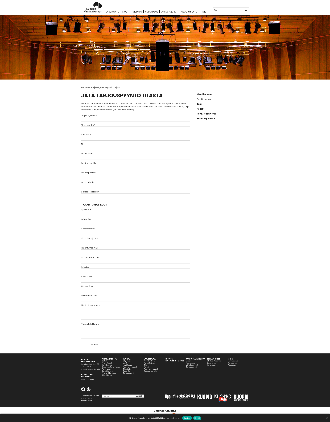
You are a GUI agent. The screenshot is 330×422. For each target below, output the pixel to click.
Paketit (200, 109)
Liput (125, 11)
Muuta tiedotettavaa (91, 305)
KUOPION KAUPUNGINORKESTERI (174, 360)
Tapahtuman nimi (89, 247)
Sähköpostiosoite (90, 191)
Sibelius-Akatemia (214, 361)
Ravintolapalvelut (89, 295)
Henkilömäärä (88, 228)
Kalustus (85, 267)
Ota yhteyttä (107, 375)
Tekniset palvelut (206, 118)
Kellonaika (86, 219)
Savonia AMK (212, 363)
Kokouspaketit (191, 363)
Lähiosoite (86, 134)
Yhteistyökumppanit (110, 373)
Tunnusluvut (233, 361)
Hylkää (197, 418)
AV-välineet (86, 276)
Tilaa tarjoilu (128, 369)
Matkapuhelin (87, 182)
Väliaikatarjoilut (192, 365)
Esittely (105, 361)
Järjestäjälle (168, 11)
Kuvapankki (232, 363)
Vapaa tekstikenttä (90, 324)
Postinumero (87, 153)
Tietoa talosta (188, 11)
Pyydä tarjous (204, 99)
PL (82, 144)
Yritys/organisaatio (90, 115)
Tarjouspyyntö (128, 373)
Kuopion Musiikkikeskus (93, 7)
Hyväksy (187, 418)
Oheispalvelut (87, 286)
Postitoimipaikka (89, 163)
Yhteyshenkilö (88, 125)
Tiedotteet (232, 365)
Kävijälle (137, 11)
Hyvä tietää (127, 365)
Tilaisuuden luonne (90, 257)
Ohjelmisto (112, 11)
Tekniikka (126, 371)
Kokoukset (151, 11)
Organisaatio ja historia (111, 367)
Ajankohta (86, 209)
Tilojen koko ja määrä (91, 238)
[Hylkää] (326, 418)
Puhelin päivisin (88, 172)
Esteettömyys (107, 371)
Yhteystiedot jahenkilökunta (108, 364)
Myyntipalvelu (204, 94)
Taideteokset (107, 369)
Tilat (203, 11)
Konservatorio (212, 365)
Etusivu (85, 87)
